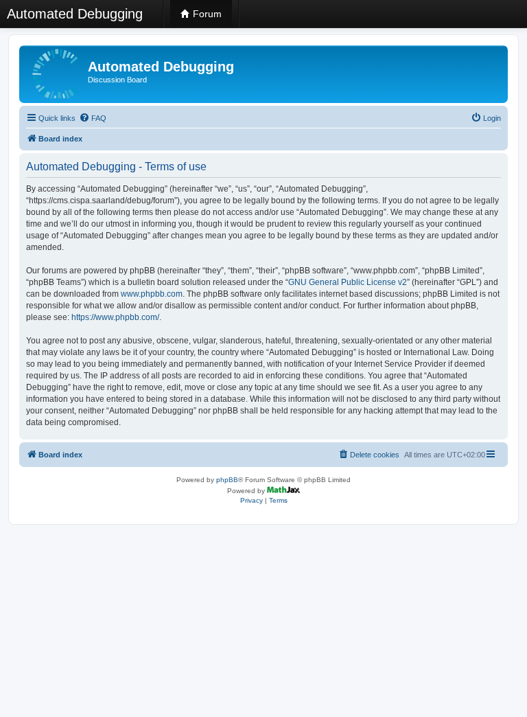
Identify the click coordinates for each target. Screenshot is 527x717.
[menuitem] (92, 118)
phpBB (227, 479)
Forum (206, 13)
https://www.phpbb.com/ (115, 317)
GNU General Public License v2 (347, 282)
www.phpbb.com (152, 294)
